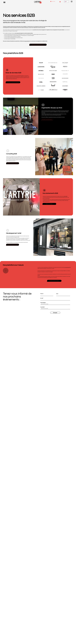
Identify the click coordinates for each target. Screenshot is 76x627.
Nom (57, 293)
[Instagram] (72, 1)
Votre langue (42, 302)
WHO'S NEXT (65, 196)
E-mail (41, 298)
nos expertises (67, 267)
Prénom (41, 293)
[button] (60, 1)
